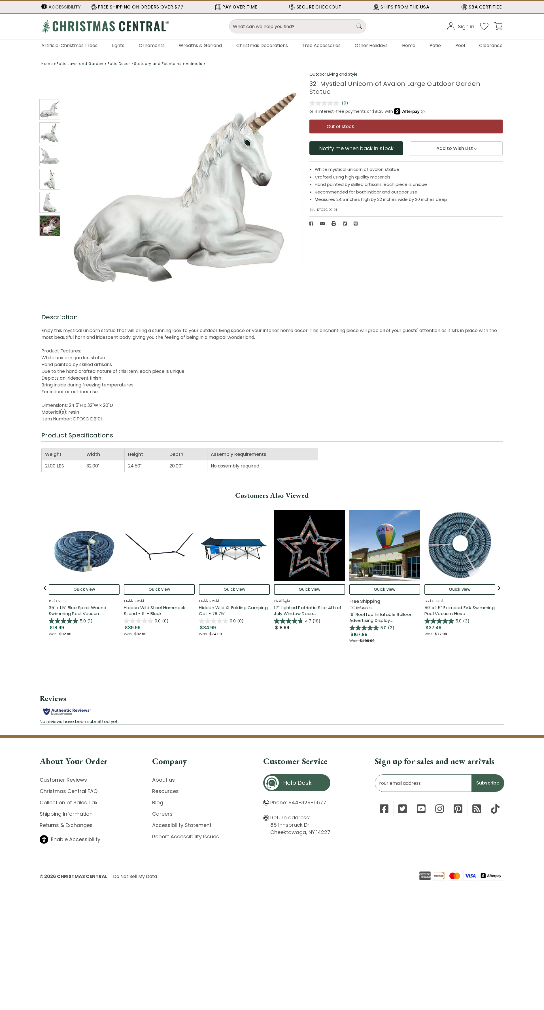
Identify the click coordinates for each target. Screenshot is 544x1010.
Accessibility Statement (182, 825)
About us (163, 779)
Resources (165, 791)
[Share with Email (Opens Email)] (322, 223)
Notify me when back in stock (356, 148)
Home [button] (408, 45)
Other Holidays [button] (371, 45)
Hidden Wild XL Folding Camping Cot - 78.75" (233, 610)
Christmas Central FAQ (68, 791)
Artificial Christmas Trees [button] (69, 45)
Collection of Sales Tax (68, 802)
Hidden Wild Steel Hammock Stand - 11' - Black (154, 610)
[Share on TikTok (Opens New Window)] (495, 808)
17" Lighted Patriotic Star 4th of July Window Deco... (309, 610)
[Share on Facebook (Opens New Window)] (311, 223)
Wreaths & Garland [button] (200, 45)
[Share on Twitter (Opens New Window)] (345, 223)
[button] (61, 7)
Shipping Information (66, 813)
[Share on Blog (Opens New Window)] (477, 808)
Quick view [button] (84, 589)
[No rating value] (325, 103)
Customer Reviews (63, 779)
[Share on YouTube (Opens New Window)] (421, 808)
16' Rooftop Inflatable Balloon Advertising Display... (384, 617)
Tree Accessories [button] (321, 45)
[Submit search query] (359, 26)
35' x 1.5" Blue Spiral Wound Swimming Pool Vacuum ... (84, 610)
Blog (157, 802)
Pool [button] (460, 45)
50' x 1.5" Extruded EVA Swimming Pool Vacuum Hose (459, 610)
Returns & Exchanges (66, 825)
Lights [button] (118, 45)
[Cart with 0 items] (498, 26)
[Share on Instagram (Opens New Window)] (440, 808)
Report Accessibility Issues (185, 836)
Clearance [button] (491, 45)
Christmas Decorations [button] (262, 45)
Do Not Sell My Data (135, 876)
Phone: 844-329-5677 (298, 802)
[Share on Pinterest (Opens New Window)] (356, 223)
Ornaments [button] (152, 45)
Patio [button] (435, 45)
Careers (162, 813)
